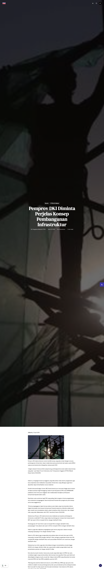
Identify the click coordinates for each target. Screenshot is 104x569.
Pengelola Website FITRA (39, 229)
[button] (100, 3)
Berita (46, 203)
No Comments (61, 229)
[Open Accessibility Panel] (102, 284)
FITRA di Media (54, 203)
